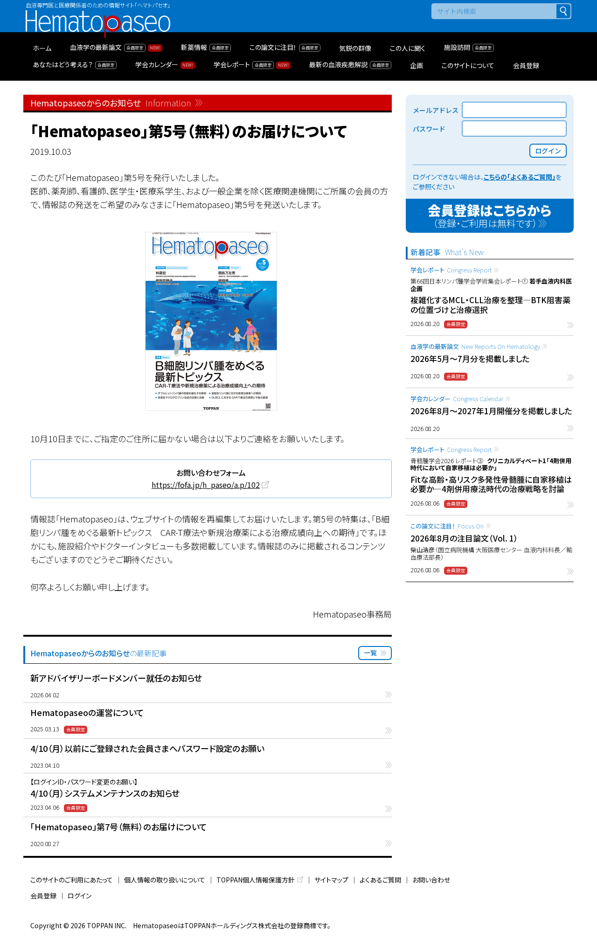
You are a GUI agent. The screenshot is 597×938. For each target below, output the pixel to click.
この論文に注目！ (447, 526)
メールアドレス (435, 110)
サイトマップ (331, 879)
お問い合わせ (431, 879)
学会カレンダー (456, 399)
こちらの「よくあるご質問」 (519, 176)
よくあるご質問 (380, 879)
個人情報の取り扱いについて (164, 879)
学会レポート (451, 270)
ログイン (79, 895)
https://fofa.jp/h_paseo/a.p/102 (206, 484)
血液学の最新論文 (475, 346)
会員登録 (43, 895)
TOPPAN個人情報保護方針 (255, 879)
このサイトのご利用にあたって (71, 879)
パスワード (429, 128)
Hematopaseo (98, 14)
